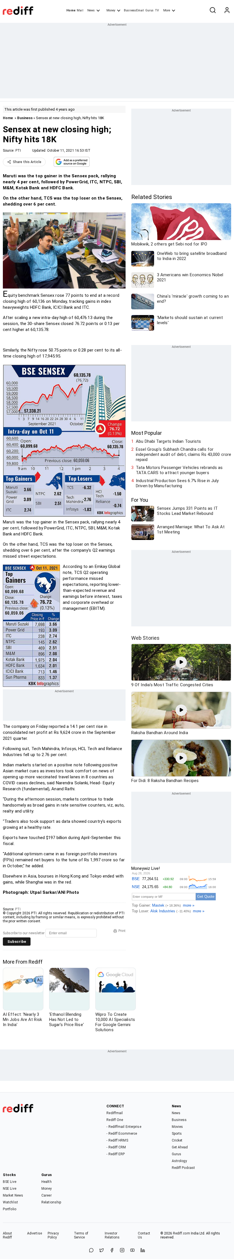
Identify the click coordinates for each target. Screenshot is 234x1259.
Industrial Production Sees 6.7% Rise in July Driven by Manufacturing (177, 483)
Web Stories (145, 638)
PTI (18, 151)
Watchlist (10, 1202)
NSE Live (9, 1189)
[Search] (212, 10)
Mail (80, 10)
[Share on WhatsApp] (91, 1250)
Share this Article (27, 162)
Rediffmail (114, 1113)
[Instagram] (122, 1250)
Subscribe (16, 941)
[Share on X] (101, 1250)
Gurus (149, 10)
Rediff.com (181, 1233)
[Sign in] (227, 10)
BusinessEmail (134, 10)
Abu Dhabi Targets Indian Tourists (168, 441)
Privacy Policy (53, 1235)
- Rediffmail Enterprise (123, 1127)
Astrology (179, 1161)
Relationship (51, 1202)
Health (46, 1182)
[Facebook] (112, 1250)
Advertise (34, 1233)
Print (122, 931)
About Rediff (7, 1235)
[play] (181, 662)
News (91, 10)
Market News (13, 1195)
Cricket (177, 1140)
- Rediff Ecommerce (121, 1134)
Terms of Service (81, 1235)
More (166, 10)
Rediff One (114, 1120)
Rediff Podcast (183, 1168)
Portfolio (9, 1209)
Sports (177, 1134)
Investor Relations (112, 1235)
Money (110, 10)
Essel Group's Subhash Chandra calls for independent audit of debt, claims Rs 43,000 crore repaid (183, 454)
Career (46, 1195)
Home (70, 10)
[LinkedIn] (142, 1250)
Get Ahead (180, 1147)
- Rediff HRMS (117, 1140)
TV (157, 10)
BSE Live (9, 1182)
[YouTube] (132, 1250)
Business (25, 118)
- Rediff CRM (116, 1147)
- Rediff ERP (115, 1154)
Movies (177, 1127)
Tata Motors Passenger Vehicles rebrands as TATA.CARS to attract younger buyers (179, 470)
